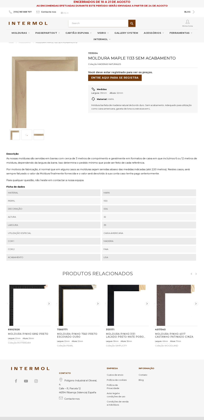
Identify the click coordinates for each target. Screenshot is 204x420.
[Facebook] (16, 381)
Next (49, 303)
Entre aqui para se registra (114, 77)
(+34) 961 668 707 (23, 12)
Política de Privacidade (113, 386)
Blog (141, 380)
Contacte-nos (48, 12)
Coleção (92, 64)
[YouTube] (26, 381)
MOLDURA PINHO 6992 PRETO (28, 333)
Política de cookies (117, 380)
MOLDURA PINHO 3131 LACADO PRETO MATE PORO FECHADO (125, 335)
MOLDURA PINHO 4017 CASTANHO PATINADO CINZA (174, 335)
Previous (8, 303)
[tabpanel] (28, 304)
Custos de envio (115, 375)
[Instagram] (36, 381)
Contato (143, 375)
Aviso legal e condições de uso (116, 395)
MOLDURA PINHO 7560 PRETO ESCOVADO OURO (77, 335)
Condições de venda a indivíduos (117, 403)
